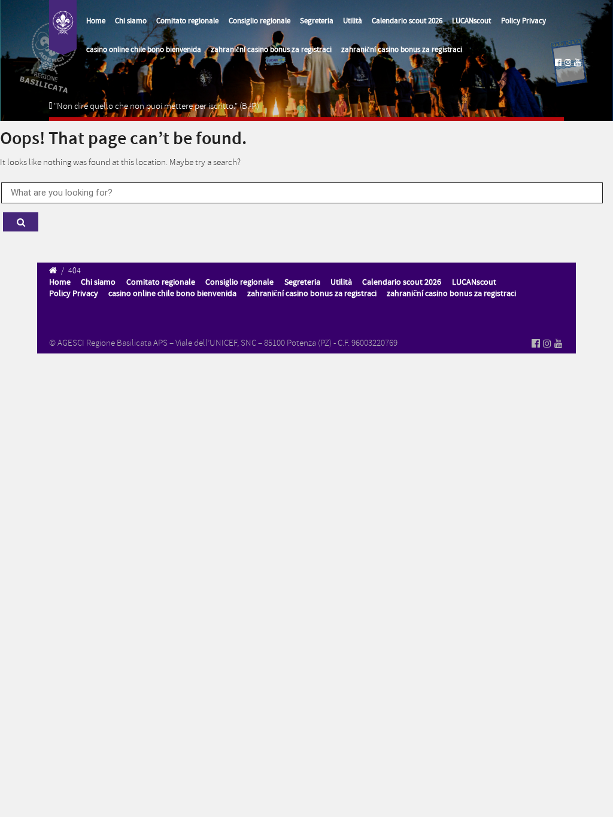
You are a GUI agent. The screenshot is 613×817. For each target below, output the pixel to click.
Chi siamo (131, 21)
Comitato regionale (187, 21)
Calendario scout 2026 (407, 21)
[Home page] (63, 27)
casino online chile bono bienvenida (143, 49)
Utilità (352, 21)
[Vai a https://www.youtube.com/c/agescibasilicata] (577, 62)
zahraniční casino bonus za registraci (271, 49)
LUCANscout (471, 21)
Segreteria (316, 21)
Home (95, 21)
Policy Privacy (523, 21)
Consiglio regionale (259, 21)
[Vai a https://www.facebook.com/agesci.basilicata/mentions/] (558, 62)
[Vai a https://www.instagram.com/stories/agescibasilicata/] (568, 62)
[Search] (20, 221)
